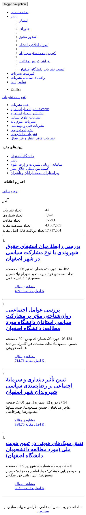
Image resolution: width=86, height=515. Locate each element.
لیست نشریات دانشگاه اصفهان (41, 69)
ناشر (14, 16)
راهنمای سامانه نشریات (28, 78)
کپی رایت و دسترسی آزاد (37, 53)
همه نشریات (19, 105)
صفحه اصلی (19, 12)
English (16, 89)
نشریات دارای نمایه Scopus (30, 109)
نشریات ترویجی (22, 130)
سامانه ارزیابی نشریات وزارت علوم (36, 164)
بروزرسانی (10, 191)
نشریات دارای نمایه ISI (27, 113)
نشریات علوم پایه (23, 121)
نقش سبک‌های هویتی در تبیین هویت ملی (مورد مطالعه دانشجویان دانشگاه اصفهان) (44, 449)
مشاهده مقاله (25, 287)
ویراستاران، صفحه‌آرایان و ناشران (35, 173)
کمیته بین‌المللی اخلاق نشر (30, 168)
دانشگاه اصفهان (22, 156)
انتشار (23, 20)
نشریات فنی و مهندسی (27, 126)
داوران (24, 28)
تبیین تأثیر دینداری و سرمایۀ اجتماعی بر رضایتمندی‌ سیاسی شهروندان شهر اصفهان (39, 386)
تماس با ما (18, 82)
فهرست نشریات (22, 73)
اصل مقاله (29, 291)
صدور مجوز (27, 37)
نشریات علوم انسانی (26, 117)
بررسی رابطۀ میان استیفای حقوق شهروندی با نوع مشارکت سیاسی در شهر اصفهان (43, 252)
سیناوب (43, 511)
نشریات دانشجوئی (24, 134)
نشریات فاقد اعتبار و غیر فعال (33, 138)
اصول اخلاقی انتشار (33, 45)
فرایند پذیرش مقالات (34, 61)
